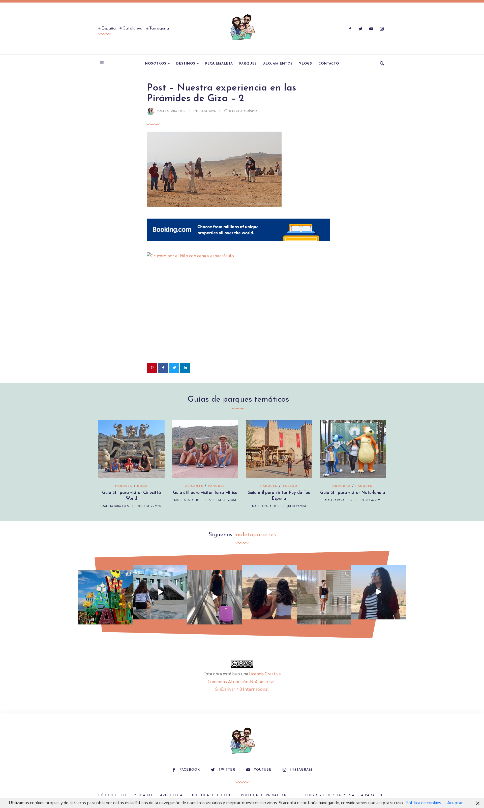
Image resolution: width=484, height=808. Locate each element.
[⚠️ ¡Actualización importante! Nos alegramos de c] (324, 597)
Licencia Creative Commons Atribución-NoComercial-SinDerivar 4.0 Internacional (244, 681)
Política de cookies (423, 803)
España (108, 28)
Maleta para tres (171, 111)
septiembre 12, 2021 (222, 500)
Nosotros (155, 63)
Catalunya (132, 28)
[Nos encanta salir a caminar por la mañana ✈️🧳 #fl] (214, 597)
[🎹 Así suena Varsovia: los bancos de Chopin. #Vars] (160, 592)
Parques (248, 63)
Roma (142, 486)
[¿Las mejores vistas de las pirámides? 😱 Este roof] (269, 592)
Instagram (301, 769)
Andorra (341, 486)
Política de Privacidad (265, 795)
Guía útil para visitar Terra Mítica (205, 493)
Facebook (189, 769)
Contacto (328, 63)
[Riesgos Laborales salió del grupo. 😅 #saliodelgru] (378, 592)
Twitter (227, 769)
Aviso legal (172, 795)
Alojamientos (278, 63)
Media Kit (143, 795)
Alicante (194, 486)
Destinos (185, 63)
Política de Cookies (213, 795)
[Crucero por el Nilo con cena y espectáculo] (238, 256)
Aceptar (455, 803)
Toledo (289, 486)
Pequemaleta (219, 63)
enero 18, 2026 (205, 111)
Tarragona (159, 28)
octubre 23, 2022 (148, 506)
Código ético (112, 795)
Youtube (262, 769)
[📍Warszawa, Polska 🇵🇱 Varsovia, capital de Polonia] (105, 597)
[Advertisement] (242, 319)
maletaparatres (255, 535)
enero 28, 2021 (370, 500)
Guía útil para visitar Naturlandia (352, 493)
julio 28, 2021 (296, 506)
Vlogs (305, 63)
